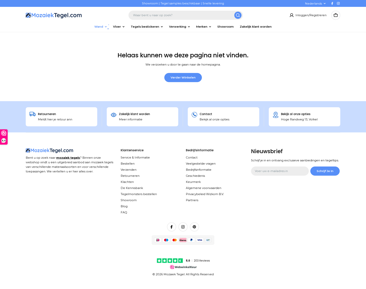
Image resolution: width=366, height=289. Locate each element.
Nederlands (313, 3)
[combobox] (185, 15)
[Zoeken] (238, 15)
